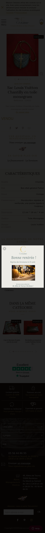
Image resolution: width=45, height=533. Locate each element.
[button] (4, 249)
